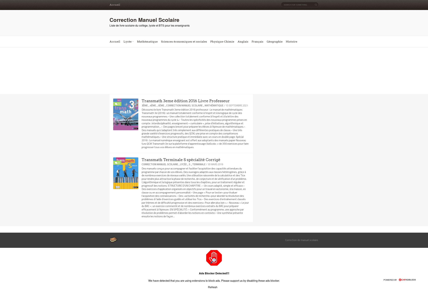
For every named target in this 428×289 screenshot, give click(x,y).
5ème (161, 105)
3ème (145, 105)
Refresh (212, 287)
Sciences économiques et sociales (184, 41)
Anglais (243, 41)
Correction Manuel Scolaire (144, 20)
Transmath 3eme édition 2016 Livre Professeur (186, 101)
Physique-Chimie (222, 41)
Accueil (115, 4)
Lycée (128, 41)
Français (257, 41)
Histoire (291, 41)
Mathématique (147, 41)
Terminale (198, 164)
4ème (153, 105)
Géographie (275, 41)
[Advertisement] (214, 70)
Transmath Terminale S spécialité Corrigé (181, 159)
